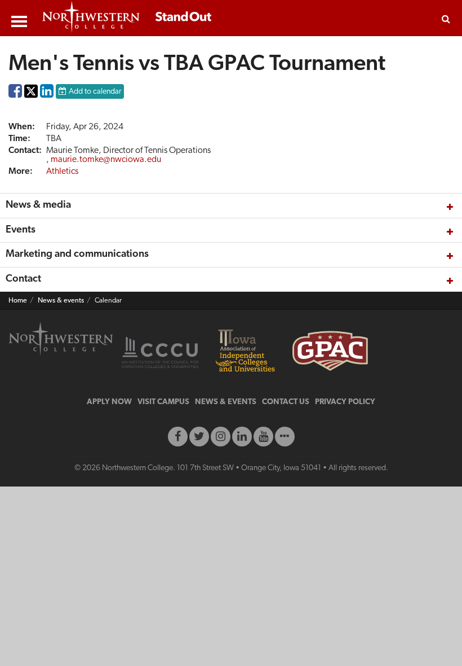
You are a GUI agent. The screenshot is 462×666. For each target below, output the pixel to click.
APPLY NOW (109, 402)
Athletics (62, 171)
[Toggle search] (446, 18)
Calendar (108, 300)
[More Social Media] (285, 436)
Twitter (31, 99)
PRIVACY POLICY (345, 402)
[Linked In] (242, 436)
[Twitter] (199, 436)
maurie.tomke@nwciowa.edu (106, 159)
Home (17, 300)
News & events (61, 300)
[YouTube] (263, 436)
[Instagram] (220, 436)
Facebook (15, 93)
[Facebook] (178, 436)
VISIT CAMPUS (163, 402)
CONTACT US (285, 402)
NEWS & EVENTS (225, 402)
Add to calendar (95, 91)
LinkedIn (47, 93)
